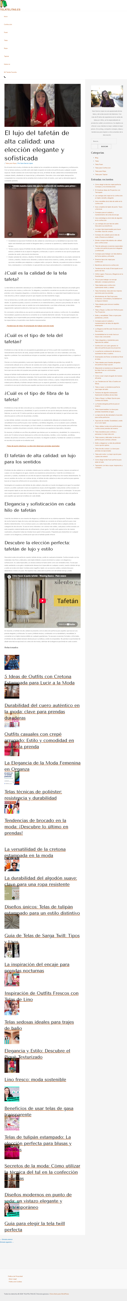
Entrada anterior (6, 1239)
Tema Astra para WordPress (59, 1294)
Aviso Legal (13, 1279)
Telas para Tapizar (101, 174)
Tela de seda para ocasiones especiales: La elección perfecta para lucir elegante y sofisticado (109, 248)
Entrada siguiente (7, 1242)
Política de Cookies (15, 1282)
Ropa (6, 48)
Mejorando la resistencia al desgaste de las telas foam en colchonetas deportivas (108, 370)
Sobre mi (7, 64)
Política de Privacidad (15, 1276)
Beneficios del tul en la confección (107, 265)
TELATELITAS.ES (10, 9)
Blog (96, 158)
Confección (8, 24)
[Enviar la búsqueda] (94, 146)
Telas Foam (99, 164)
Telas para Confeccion (103, 168)
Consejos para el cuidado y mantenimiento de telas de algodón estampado (107, 323)
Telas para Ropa (10, 163)
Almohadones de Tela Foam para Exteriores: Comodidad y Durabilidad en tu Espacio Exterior (108, 298)
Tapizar (6, 56)
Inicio (6, 16)
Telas (6, 40)
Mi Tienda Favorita (10, 72)
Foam (6, 32)
